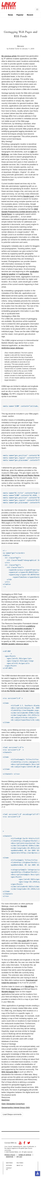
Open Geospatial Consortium (13, 1103)
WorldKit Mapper (8, 991)
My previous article (9, 56)
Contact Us (9, 1168)
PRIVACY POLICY (9, 1155)
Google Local (28, 196)
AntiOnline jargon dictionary (12, 348)
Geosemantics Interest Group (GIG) (15, 1107)
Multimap (5, 154)
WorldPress (29, 986)
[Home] (8, 5)
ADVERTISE (9, 1157)
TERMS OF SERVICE (24, 1155)
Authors (9, 1165)
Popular (19, 15)
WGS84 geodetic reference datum (15, 644)
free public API (24, 940)
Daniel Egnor (6, 214)
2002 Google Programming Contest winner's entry (19, 210)
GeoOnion (5, 1100)
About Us (20, 1165)
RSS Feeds (20, 1163)
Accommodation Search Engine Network (17, 520)
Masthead (9, 1163)
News (10, 15)
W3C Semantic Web (9, 1071)
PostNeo (4, 393)
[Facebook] (24, 1143)
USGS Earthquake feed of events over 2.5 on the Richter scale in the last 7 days (20, 689)
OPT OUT (19, 1157)
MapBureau (15, 989)
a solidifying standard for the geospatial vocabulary (18, 627)
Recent (30, 15)
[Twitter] (28, 1143)
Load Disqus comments (12, 1114)
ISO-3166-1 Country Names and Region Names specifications (20, 476)
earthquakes (24, 274)
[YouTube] (20, 1143)
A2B (32, 151)
